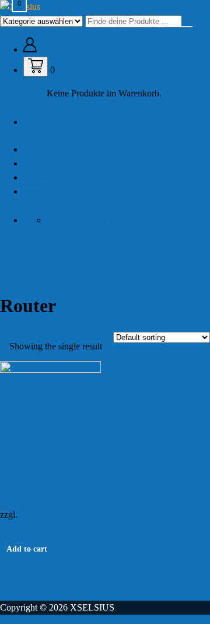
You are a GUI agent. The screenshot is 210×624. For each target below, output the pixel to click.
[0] (35, 67)
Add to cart (26, 549)
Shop (33, 163)
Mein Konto (45, 191)
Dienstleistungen (70, 122)
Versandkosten (47, 514)
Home (34, 149)
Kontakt (38, 177)
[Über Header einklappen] (11, 264)
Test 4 (11, 474)
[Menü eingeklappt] (5, 247)
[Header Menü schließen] (192, 11)
